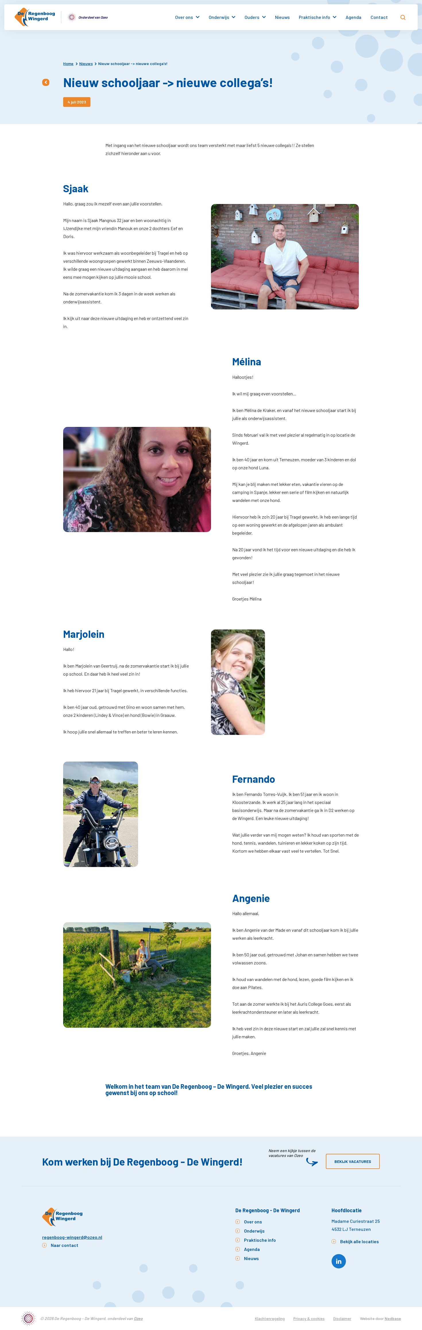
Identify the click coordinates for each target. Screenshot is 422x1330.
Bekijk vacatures (352, 1161)
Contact (379, 17)
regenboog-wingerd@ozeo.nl (72, 1237)
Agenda (353, 17)
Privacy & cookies (309, 1318)
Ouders (252, 17)
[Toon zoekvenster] (403, 17)
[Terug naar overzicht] (45, 82)
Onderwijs (219, 17)
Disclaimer (342, 1318)
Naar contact (64, 1245)
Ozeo (138, 1318)
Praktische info (314, 17)
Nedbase (393, 1318)
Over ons (184, 17)
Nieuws (282, 17)
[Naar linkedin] (339, 1261)
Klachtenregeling (270, 1318)
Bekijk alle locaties (359, 1241)
